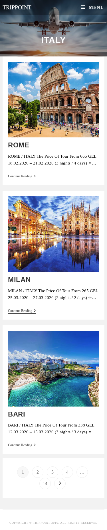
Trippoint (17, 7)
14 (45, 483)
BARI (16, 414)
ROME (18, 145)
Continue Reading (22, 176)
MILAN (19, 279)
